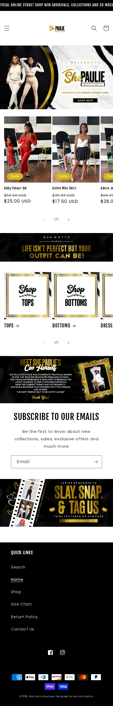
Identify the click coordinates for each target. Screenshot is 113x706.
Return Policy (24, 617)
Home (17, 579)
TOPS (8, 326)
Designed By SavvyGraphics (75, 696)
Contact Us (22, 629)
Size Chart (21, 604)
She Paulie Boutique (42, 696)
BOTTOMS (61, 326)
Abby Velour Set (15, 188)
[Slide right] (69, 220)
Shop (16, 592)
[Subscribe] (96, 461)
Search (18, 567)
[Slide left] (44, 220)
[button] (7, 28)
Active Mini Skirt (64, 188)
